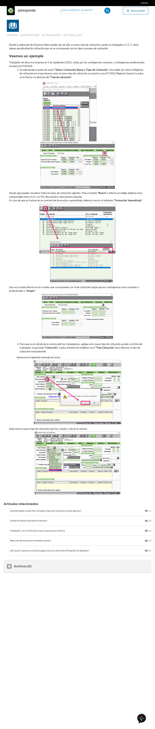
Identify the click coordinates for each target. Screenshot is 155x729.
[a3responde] (11, 10)
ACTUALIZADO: (52, 35)
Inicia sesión (138, 10)
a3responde (27, 10)
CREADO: (13, 35)
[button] (107, 11)
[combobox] (80, 10)
